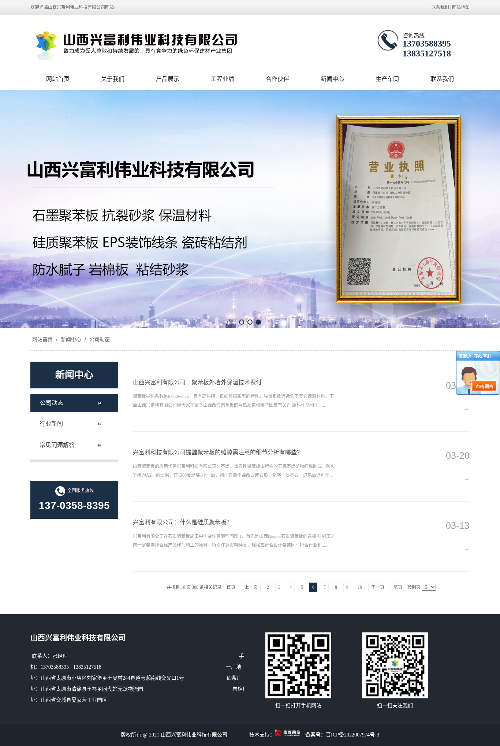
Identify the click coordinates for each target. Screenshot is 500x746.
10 (360, 587)
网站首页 (58, 79)
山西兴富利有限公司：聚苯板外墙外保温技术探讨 (197, 382)
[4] (250, 209)
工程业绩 (222, 79)
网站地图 (461, 7)
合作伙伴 (277, 79)
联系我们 (440, 7)
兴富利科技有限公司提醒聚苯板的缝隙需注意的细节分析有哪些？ (218, 452)
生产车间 (387, 79)
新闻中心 (332, 79)
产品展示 (167, 79)
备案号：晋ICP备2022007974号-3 (342, 735)
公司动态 (99, 339)
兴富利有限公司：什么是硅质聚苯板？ (182, 522)
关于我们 (112, 79)
